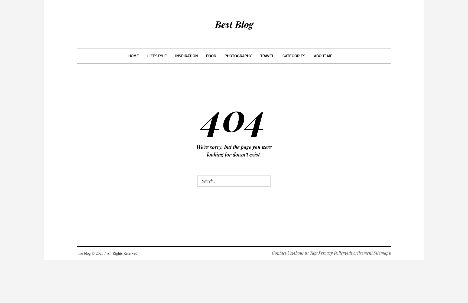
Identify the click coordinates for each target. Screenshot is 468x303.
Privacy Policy (331, 253)
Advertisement (359, 253)
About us (301, 253)
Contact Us (282, 253)
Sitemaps (381, 253)
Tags (314, 253)
